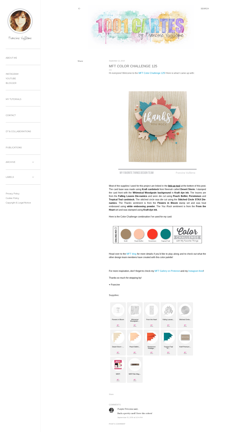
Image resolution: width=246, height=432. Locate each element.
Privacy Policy (13, 193)
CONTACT (11, 115)
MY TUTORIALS (13, 99)
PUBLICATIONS (14, 147)
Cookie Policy (12, 198)
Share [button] (80, 61)
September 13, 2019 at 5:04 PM (130, 417)
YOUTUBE (11, 78)
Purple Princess (125, 409)
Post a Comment (117, 424)
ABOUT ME (11, 58)
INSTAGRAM (12, 74)
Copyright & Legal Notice (18, 202)
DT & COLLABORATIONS (18, 131)
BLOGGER (11, 83)
